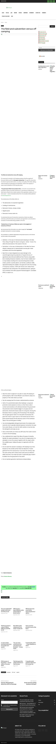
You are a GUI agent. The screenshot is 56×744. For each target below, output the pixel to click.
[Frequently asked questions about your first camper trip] (31, 656)
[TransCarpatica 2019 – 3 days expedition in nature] (31, 637)
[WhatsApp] (21, 60)
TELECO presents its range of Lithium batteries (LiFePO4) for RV (27, 712)
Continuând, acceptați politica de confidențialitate (9, 705)
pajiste (18, 672)
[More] (31, 60)
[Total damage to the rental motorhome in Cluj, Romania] (18, 656)
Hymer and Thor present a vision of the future (31, 627)
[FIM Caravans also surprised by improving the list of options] (31, 603)
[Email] (24, 60)
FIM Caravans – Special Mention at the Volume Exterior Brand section (28, 704)
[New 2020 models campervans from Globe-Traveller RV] (18, 620)
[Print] (28, 60)
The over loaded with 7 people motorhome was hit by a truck (6, 610)
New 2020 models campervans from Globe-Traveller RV (17, 627)
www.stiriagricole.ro (6, 195)
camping (8, 672)
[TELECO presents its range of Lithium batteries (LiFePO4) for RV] (6, 620)
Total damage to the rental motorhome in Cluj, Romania (18, 663)
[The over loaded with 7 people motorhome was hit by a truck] (6, 603)
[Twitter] (14, 60)
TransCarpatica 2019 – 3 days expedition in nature (31, 644)
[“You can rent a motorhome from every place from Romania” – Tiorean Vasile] (18, 637)
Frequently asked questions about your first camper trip (31, 663)
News (6, 22)
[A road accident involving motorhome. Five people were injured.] (6, 637)
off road (13, 672)
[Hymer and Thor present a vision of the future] (31, 620)
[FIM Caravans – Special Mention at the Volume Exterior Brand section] (18, 603)
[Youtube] (54, 1)
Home (2, 22)
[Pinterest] (18, 60)
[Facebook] (48, 1)
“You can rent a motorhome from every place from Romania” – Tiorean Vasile (18, 645)
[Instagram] (51, 1)
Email (2, 700)
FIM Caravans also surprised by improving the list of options (27, 708)
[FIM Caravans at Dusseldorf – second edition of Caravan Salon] (6, 656)
